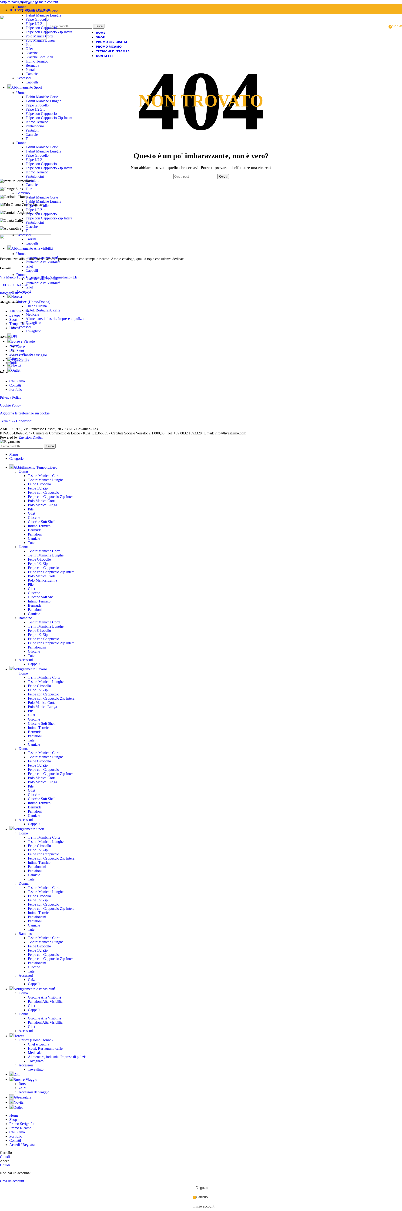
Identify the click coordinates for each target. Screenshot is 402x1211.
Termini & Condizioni (16, 421)
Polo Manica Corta (42, 501)
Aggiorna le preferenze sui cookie (25, 413)
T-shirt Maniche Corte (42, 11)
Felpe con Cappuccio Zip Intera (49, 32)
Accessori (23, 78)
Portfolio (15, 389)
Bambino (23, 193)
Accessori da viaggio (31, 355)
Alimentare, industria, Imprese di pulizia (55, 319)
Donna (21, 7)
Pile (28, 44)
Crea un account (12, 1181)
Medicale (32, 314)
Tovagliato (33, 323)
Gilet (29, 49)
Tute (29, 139)
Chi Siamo (17, 381)
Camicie (32, 3)
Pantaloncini (35, 126)
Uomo (21, 93)
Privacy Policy (10, 397)
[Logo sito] (23, 38)
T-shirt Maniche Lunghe (43, 101)
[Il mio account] (383, 26)
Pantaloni (32, 70)
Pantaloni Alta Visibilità (43, 262)
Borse (20, 347)
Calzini (31, 239)
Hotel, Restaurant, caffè (43, 310)
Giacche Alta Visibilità (42, 258)
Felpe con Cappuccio (41, 114)
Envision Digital (31, 437)
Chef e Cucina (36, 306)
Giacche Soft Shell (39, 57)
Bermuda (32, 65)
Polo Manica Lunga (42, 505)
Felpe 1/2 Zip (35, 109)
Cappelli (32, 82)
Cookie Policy (10, 405)
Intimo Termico (37, 61)
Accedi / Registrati (23, 1145)
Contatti (15, 385)
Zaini (20, 351)
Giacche (32, 53)
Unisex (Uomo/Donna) (33, 302)
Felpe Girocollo (37, 105)
